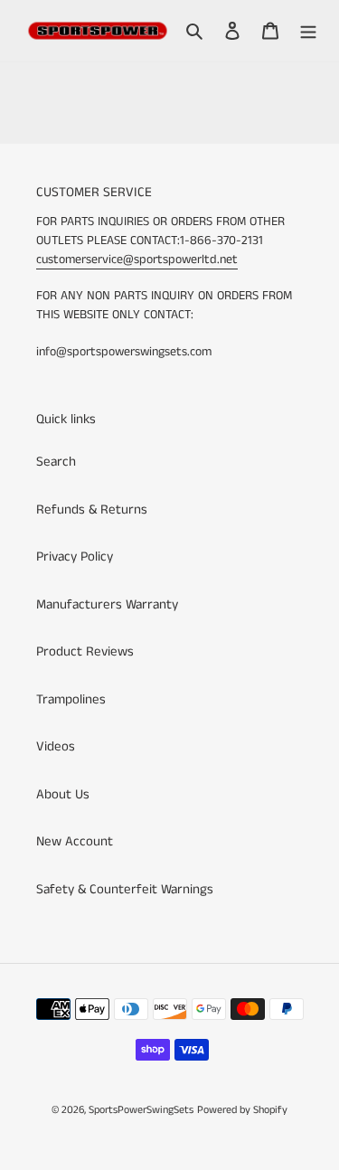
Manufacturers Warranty (107, 604)
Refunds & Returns (91, 509)
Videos (55, 746)
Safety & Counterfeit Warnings (124, 889)
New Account (74, 841)
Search (56, 461)
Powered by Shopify (242, 1110)
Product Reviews (85, 651)
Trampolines (71, 699)
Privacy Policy (74, 556)
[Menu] (308, 31)
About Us (62, 794)
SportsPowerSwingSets (141, 1110)
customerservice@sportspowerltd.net (137, 259)
